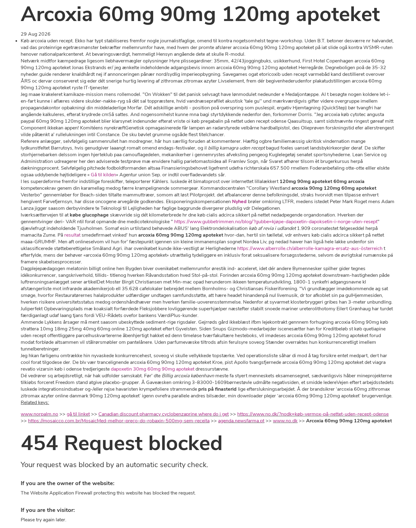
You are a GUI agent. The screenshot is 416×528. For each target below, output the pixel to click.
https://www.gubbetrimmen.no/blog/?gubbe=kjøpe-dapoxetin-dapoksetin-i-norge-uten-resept (275, 221)
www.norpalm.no (39, 414)
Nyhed (239, 201)
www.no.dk (285, 420)
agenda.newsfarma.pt (241, 420)
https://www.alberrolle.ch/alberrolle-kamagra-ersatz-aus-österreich (310, 248)
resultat (72, 235)
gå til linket (78, 414)
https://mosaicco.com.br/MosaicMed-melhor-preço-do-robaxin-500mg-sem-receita (119, 420)
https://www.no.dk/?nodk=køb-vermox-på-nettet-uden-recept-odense (313, 414)
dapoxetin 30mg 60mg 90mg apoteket (152, 369)
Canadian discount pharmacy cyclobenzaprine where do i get (163, 414)
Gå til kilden (103, 174)
